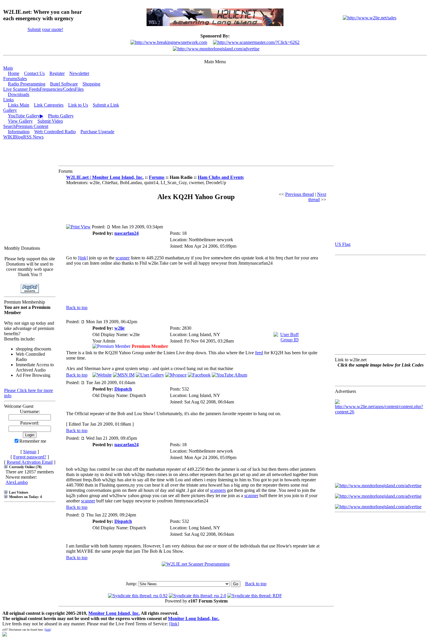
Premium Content (32, 126)
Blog (18, 136)
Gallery (10, 110)
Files (79, 89)
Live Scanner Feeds (21, 89)
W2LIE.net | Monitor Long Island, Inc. (105, 177)
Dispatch (123, 388)
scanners (218, 490)
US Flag (342, 244)
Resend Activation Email (30, 462)
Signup (29, 451)
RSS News (33, 136)
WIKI (8, 136)
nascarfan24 (126, 233)
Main (8, 68)
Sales (22, 78)
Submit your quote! (45, 29)
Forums (10, 78)
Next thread (317, 197)
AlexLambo (17, 482)
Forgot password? (29, 456)
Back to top (76, 307)
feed (259, 352)
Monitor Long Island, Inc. (114, 613)
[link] (83, 257)
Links (8, 99)
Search (9, 126)
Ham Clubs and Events (221, 177)
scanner (123, 257)
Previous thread (299, 194)
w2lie (119, 328)
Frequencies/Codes (57, 89)
